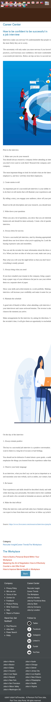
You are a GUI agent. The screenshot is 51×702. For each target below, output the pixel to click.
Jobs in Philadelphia (33, 680)
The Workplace (35, 544)
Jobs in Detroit (31, 667)
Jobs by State (32, 604)
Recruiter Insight (10, 544)
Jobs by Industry (33, 597)
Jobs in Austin (31, 661)
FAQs (8, 635)
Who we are (10, 591)
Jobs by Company (34, 607)
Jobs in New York (9, 680)
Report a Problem (13, 613)
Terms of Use (11, 594)
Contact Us (10, 597)
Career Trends (23, 544)
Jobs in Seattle (31, 683)
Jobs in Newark (9, 677)
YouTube (35, 652)
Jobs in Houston (9, 671)
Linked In (36, 640)
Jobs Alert (10, 629)
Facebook (36, 629)
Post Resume (11, 626)
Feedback (10, 600)
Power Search (11, 632)
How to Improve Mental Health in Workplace (21, 569)
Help (8, 610)
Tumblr (35, 646)
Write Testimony (12, 607)
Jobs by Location (33, 610)
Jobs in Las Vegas (10, 674)
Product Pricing (12, 604)
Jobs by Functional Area (36, 600)
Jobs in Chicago (31, 664)
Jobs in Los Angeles (33, 674)
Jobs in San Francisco (11, 683)
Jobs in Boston (8, 664)
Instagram (36, 635)
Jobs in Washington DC (12, 689)
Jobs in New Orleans (33, 677)
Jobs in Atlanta (8, 661)
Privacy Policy (11, 588)
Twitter (35, 623)
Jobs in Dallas (8, 667)
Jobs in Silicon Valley (11, 686)
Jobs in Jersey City (33, 671)
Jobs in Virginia (31, 686)
